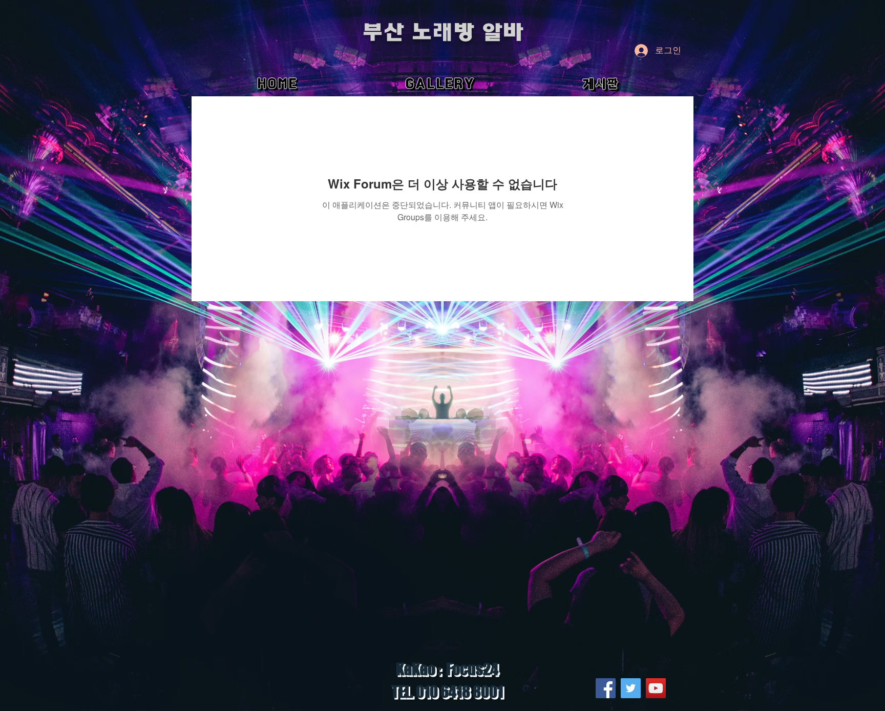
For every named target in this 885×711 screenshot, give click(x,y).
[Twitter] (631, 688)
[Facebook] (606, 688)
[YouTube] (656, 688)
